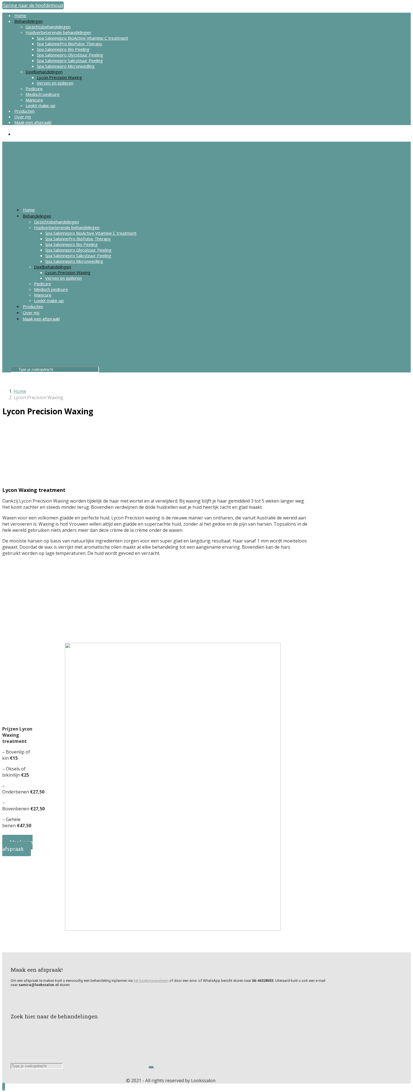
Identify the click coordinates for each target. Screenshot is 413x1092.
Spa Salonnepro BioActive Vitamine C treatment (82, 38)
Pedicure (34, 88)
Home (20, 15)
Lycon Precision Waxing (59, 77)
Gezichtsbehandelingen (48, 27)
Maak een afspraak (17, 845)
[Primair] (55, 179)
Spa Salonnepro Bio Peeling (63, 49)
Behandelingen (28, 21)
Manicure (34, 100)
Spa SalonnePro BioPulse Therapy (69, 43)
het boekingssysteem (151, 980)
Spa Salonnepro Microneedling (66, 66)
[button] (3, 1087)
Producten (24, 111)
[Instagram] (16, 134)
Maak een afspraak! (32, 122)
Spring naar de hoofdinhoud (33, 5)
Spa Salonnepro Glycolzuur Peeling (70, 55)
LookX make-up (40, 105)
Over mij (22, 116)
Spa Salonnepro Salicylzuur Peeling (70, 60)
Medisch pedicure (43, 94)
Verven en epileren (55, 83)
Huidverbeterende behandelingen (58, 32)
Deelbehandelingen (44, 71)
